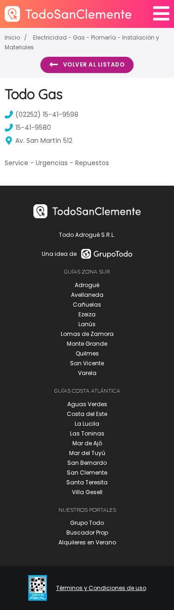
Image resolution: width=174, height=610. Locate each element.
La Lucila (87, 424)
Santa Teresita (87, 482)
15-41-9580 (33, 127)
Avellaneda (87, 295)
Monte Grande (87, 344)
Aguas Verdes (87, 404)
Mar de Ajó (87, 443)
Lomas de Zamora (87, 334)
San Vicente (87, 363)
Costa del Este (87, 414)
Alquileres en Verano (87, 542)
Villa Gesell (87, 492)
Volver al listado (94, 64)
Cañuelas (87, 304)
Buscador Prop (87, 532)
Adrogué (87, 285)
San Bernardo (87, 463)
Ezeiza (87, 314)
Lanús (87, 324)
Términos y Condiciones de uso (101, 588)
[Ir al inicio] (68, 13)
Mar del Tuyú (87, 453)
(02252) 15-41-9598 (46, 114)
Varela (87, 373)
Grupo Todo (87, 523)
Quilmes (87, 353)
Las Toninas (87, 433)
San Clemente (87, 472)
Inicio (12, 37)
